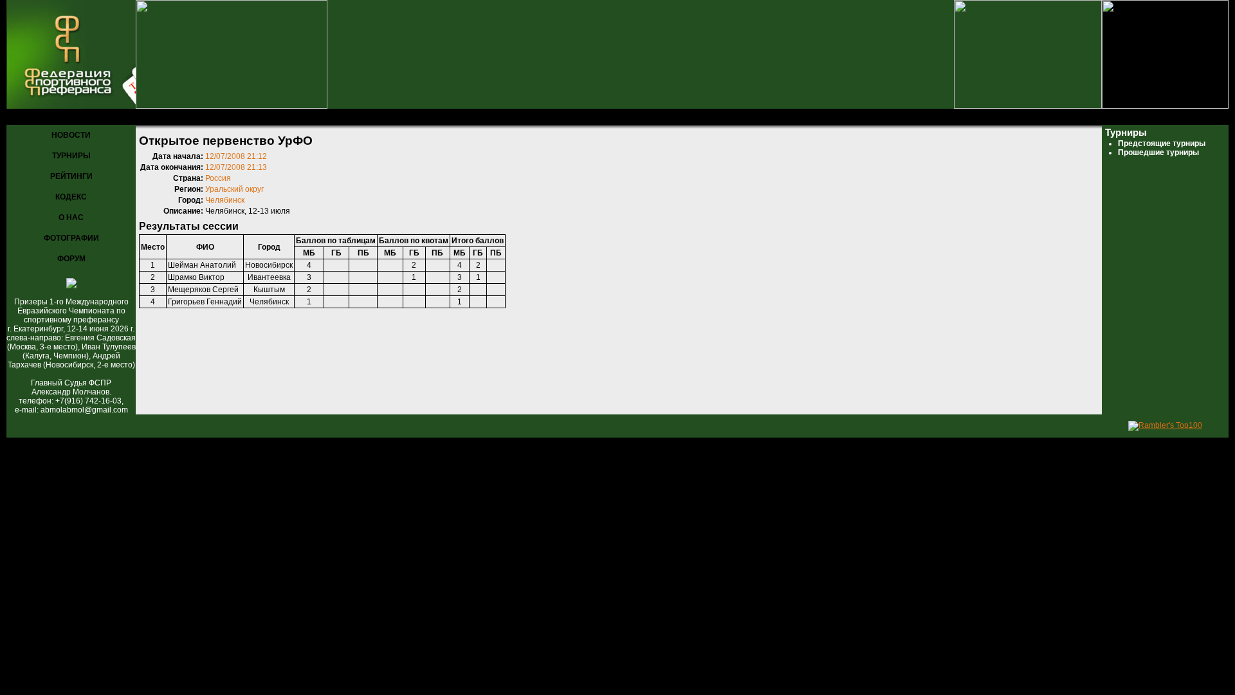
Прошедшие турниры (143, 117)
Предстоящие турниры (1161, 143)
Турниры (71, 117)
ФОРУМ (71, 258)
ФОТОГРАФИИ (71, 238)
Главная (26, 117)
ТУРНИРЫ (71, 155)
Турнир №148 (224, 117)
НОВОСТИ (71, 135)
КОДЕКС (71, 196)
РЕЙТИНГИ (71, 176)
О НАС (71, 217)
